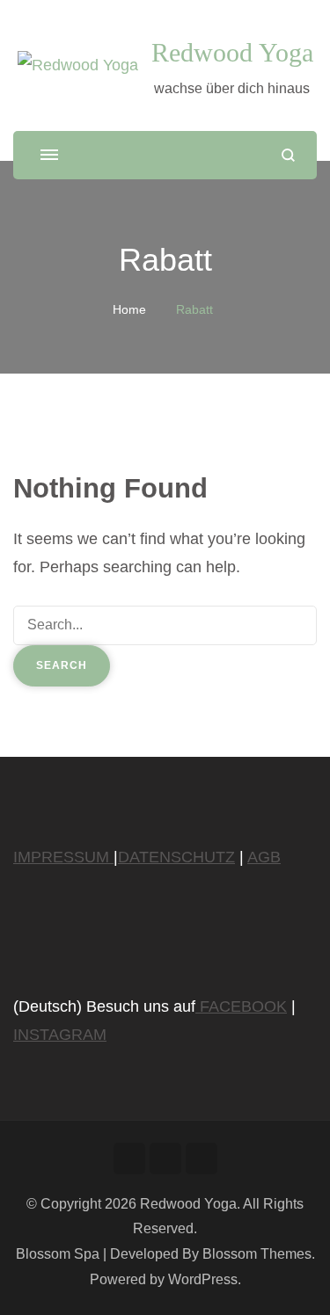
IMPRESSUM (63, 857)
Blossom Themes (257, 1253)
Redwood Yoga (232, 52)
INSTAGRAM (59, 1034)
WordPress (203, 1279)
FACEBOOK (241, 1006)
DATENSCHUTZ (176, 857)
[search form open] (288, 155)
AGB (264, 857)
